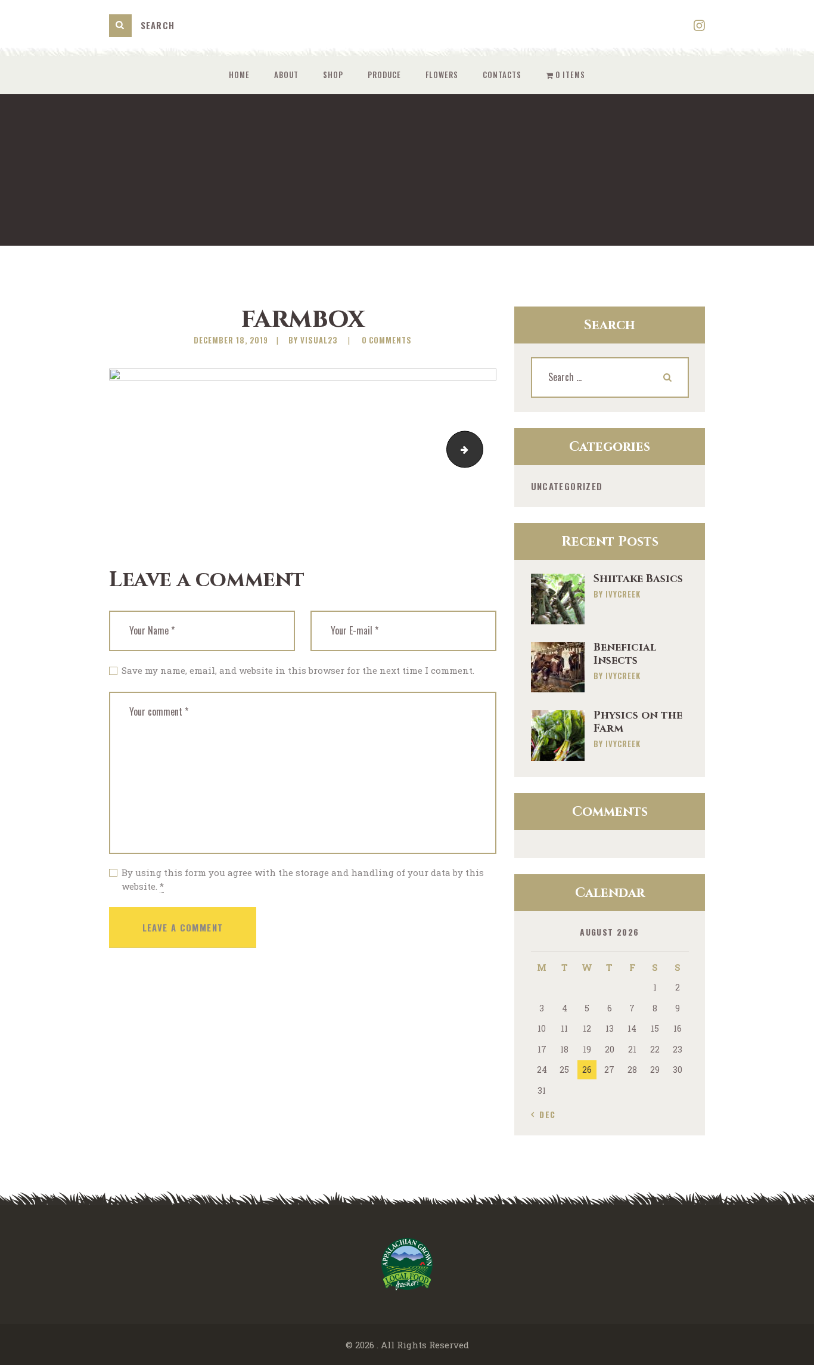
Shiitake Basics (638, 579)
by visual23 (314, 340)
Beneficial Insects (625, 654)
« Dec (543, 1114)
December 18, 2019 (231, 340)
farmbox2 (478, 450)
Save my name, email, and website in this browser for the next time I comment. (298, 670)
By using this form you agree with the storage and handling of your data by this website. (303, 879)
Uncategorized (567, 486)
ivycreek (623, 594)
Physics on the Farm (638, 722)
